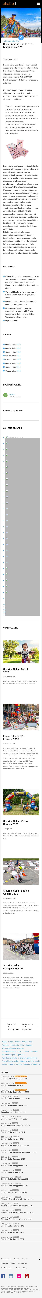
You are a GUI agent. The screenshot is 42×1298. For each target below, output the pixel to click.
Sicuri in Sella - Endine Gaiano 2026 (16, 892)
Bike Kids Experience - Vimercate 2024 (16, 1219)
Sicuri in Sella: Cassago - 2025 (13, 1159)
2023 (18, 344)
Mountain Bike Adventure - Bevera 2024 (16, 1206)
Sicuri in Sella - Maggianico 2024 (14, 1186)
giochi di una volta (10, 1058)
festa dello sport (9, 1055)
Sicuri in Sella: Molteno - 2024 (13, 1226)
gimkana (7, 41)
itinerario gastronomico (28, 1058)
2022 (5, 1042)
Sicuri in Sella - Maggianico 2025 (14, 1166)
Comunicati (22, 1263)
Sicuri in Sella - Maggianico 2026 (13, 967)
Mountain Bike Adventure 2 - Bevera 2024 (17, 1199)
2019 (18, 348)
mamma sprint (26, 1061)
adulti (18, 1042)
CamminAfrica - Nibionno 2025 (13, 1112)
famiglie (34, 1051)
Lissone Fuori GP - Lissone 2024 (14, 1192)
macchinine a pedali (11, 1061)
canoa (26, 1051)
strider (27, 1064)
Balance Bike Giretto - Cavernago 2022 (11, 1026)
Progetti (25, 1259)
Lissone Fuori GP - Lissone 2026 (14, 738)
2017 (18, 356)
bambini (16, 41)
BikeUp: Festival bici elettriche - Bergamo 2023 (30, 1026)
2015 (18, 363)
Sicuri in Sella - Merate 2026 (12, 1085)
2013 (18, 371)
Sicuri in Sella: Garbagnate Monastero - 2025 (18, 1152)
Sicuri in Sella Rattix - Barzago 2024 (15, 1179)
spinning (18, 1064)
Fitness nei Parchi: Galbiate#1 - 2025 (15, 1126)
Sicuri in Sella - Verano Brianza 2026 (16, 823)
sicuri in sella (8, 1064)
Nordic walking (21, 1268)
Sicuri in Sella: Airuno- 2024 (12, 1172)
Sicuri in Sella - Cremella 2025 (13, 1132)
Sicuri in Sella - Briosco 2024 (12, 1239)
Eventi (16, 1259)
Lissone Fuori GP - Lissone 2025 (14, 1119)
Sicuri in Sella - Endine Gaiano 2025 (15, 1146)
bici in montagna (9, 1048)
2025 (11, 1042)
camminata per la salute (12, 1051)
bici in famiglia (26, 1045)
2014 (18, 367)
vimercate (36, 1064)
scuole (37, 1061)
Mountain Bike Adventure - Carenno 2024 (17, 1212)
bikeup (21, 1048)
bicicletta (15, 1045)
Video (13, 1263)
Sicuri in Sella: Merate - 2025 (12, 1139)
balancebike (28, 1042)
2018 (18, 352)
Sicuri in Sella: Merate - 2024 (12, 1233)
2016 (18, 360)
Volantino (12, 394)
